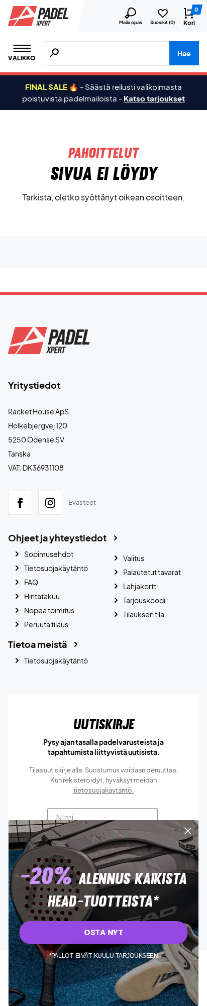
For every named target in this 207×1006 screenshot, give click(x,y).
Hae (184, 53)
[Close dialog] (187, 831)
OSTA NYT (103, 932)
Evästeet (82, 502)
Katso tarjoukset (154, 98)
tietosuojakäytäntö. (103, 790)
